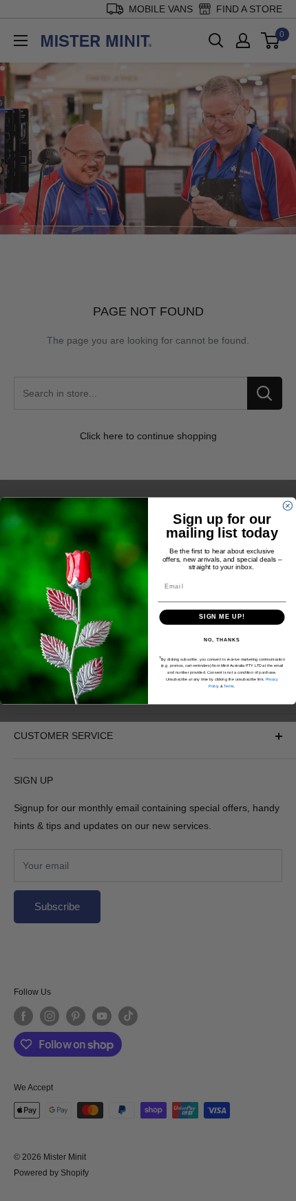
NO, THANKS (222, 639)
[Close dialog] (287, 505)
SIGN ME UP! (222, 616)
